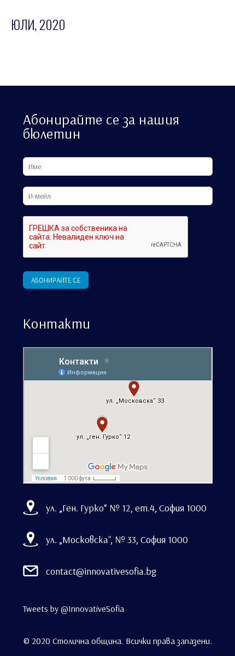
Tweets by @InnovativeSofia (73, 608)
